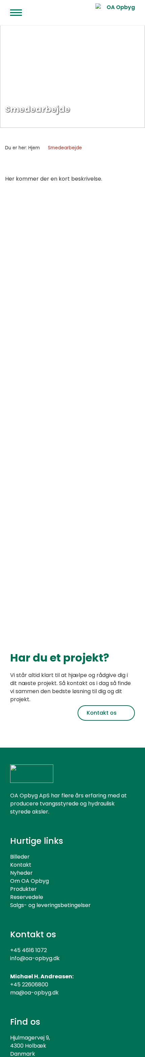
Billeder (20, 857)
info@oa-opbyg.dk (35, 958)
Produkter (23, 889)
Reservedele (26, 897)
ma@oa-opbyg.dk (34, 992)
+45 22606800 (29, 984)
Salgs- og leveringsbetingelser (50, 905)
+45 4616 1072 (28, 950)
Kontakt (20, 865)
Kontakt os (102, 713)
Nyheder (21, 873)
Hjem (34, 148)
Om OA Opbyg (29, 881)
